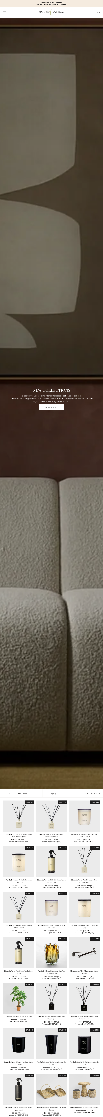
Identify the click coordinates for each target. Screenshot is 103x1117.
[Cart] (98, 12)
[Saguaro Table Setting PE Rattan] (84, 1089)
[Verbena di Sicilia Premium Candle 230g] (18, 861)
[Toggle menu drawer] (4, 12)
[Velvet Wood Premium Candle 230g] (84, 907)
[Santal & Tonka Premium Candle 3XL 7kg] (51, 1043)
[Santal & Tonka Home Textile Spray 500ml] (18, 1089)
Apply (53, 793)
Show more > (51, 407)
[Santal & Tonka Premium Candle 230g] (84, 1043)
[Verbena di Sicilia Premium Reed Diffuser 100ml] (51, 816)
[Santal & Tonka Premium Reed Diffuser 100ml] (84, 998)
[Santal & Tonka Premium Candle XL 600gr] (18, 1043)
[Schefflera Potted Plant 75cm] (18, 998)
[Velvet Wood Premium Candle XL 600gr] (51, 907)
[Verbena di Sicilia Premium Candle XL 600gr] (84, 816)
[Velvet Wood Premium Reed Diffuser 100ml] (18, 907)
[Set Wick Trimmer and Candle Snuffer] (84, 952)
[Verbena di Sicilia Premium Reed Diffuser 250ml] (18, 816)
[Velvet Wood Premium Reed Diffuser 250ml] (84, 861)
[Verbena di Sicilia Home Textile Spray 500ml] (51, 861)
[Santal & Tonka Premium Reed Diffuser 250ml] (51, 998)
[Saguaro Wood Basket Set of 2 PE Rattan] (51, 1089)
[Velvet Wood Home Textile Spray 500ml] (18, 952)
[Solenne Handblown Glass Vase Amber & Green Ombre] (51, 952)
